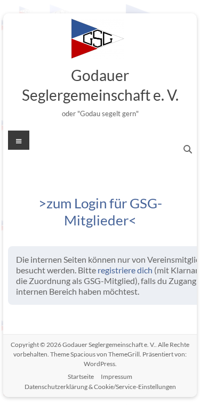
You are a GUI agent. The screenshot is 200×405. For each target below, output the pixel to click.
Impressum (116, 376)
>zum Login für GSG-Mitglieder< (100, 212)
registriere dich (125, 270)
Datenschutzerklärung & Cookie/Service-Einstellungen (100, 387)
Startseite (81, 376)
